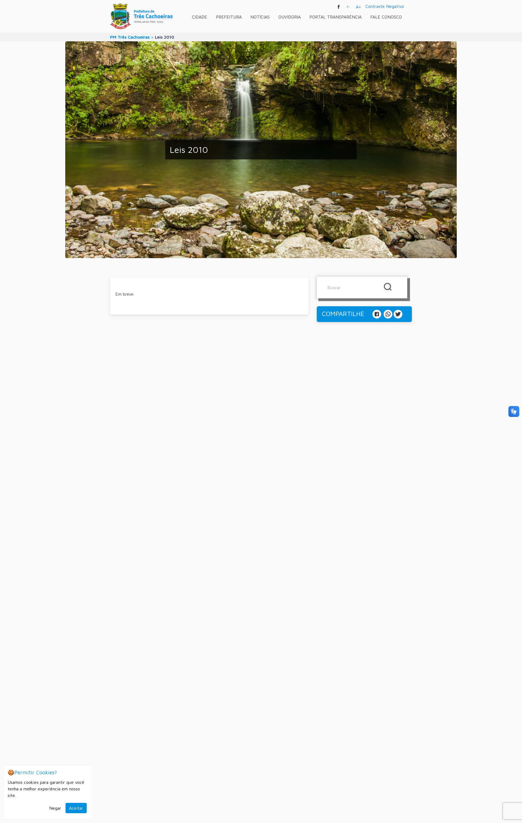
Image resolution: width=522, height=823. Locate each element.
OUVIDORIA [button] (289, 16)
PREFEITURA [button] (229, 16)
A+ (358, 6)
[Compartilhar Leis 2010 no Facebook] (377, 313)
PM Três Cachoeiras (130, 37)
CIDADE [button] (199, 16)
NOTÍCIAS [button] (260, 16)
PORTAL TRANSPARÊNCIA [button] (335, 16)
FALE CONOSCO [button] (386, 16)
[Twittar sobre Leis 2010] (398, 313)
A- (348, 6)
